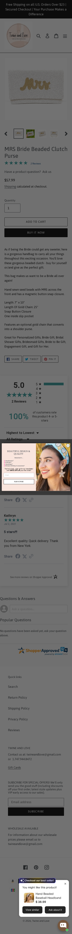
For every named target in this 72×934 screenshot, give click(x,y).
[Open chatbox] (63, 925)
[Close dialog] (67, 445)
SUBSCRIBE (19, 482)
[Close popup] (65, 883)
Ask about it (55, 909)
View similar (32, 909)
